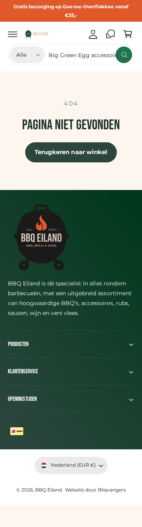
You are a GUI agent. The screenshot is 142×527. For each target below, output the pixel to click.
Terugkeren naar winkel (71, 152)
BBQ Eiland (48, 490)
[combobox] (90, 55)
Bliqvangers (112, 490)
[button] (12, 34)
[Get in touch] (110, 34)
